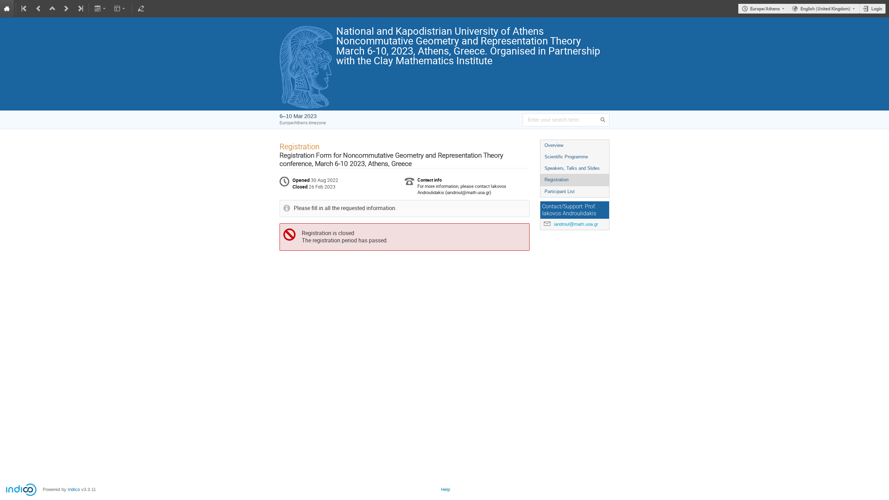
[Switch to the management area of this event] (141, 8)
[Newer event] (66, 8)
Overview (554, 145)
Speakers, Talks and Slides (572, 168)
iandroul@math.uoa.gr (576, 224)
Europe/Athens (765, 9)
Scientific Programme (566, 156)
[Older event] (38, 8)
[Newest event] (80, 8)
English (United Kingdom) (825, 9)
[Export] (100, 8)
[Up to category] (52, 8)
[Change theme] (120, 8)
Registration (556, 179)
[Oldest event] (25, 8)
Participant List (560, 191)
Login (876, 9)
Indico (74, 489)
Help (445, 489)
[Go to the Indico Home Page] (7, 8)
